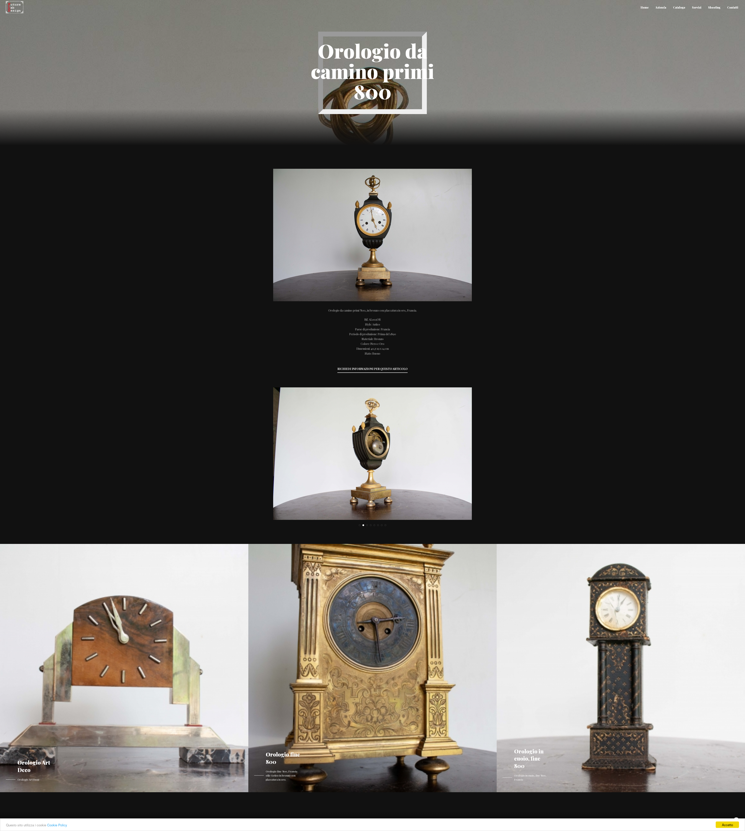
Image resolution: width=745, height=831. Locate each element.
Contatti (732, 7)
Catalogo (679, 7)
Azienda (660, 7)
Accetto (727, 824)
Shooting (714, 7)
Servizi (696, 7)
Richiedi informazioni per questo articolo (372, 369)
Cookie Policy (57, 824)
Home (645, 7)
